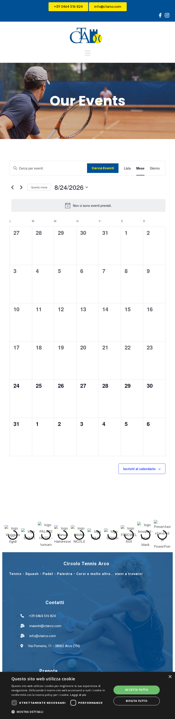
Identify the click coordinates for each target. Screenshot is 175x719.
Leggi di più (78, 694)
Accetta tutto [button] (136, 690)
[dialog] (87, 695)
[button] (10, 535)
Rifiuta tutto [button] (136, 701)
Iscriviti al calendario (139, 468)
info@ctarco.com (107, 7)
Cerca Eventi (103, 168)
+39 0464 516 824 (68, 7)
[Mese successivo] (21, 187)
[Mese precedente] (12, 187)
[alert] (88, 205)
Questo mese (39, 187)
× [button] (170, 676)
